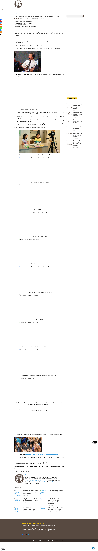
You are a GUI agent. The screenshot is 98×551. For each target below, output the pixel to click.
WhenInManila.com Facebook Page (33, 480)
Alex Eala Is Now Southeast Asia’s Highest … (77, 135)
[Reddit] (1, 25)
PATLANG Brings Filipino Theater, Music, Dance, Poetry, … (77, 106)
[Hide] (0, 34)
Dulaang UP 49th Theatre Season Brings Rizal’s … (77, 114)
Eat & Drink (17, 18)
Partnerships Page (37, 532)
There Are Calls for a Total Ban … (78, 127)
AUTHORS (39, 540)
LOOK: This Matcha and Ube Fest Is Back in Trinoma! (55, 491)
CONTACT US (58, 540)
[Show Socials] (93, 548)
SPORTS (19, 9)
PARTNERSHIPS (50, 540)
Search (95, 442)
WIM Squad (44, 481)
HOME (34, 540)
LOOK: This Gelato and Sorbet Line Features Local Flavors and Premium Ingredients (55, 501)
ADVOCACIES (11, 9)
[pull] (2, 9)
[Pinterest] (1, 21)
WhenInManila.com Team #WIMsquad (37, 18)
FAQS (63, 540)
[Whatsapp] (1, 28)
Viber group (55, 481)
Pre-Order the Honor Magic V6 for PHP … (77, 121)
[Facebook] (1, 19)
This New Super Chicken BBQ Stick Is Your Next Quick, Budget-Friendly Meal (56, 509)
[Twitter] (1, 23)
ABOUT (44, 540)
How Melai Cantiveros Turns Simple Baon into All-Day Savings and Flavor (30, 492)
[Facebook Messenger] (1, 30)
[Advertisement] (75, 77)
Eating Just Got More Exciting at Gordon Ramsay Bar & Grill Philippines (30, 500)
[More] (1, 32)
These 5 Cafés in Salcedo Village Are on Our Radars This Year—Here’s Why (29, 509)
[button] (3, 549)
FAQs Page (50, 532)
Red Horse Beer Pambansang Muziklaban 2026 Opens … (77, 143)
